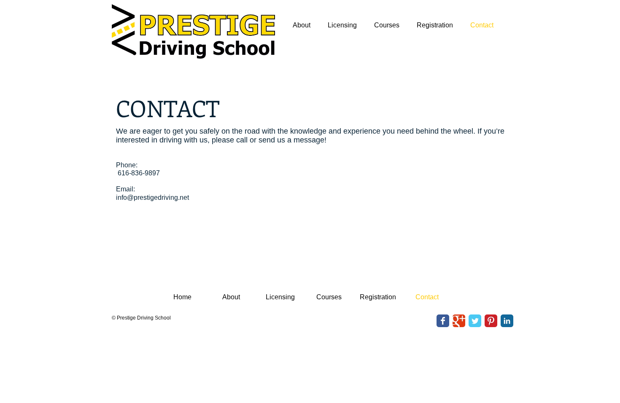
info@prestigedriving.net (152, 197)
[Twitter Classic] (475, 320)
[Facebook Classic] (443, 320)
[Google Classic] (459, 320)
